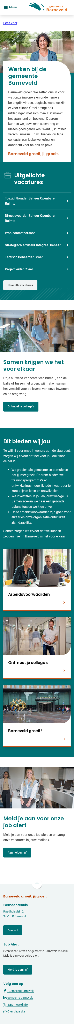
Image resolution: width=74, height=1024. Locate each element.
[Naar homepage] (45, 7)
